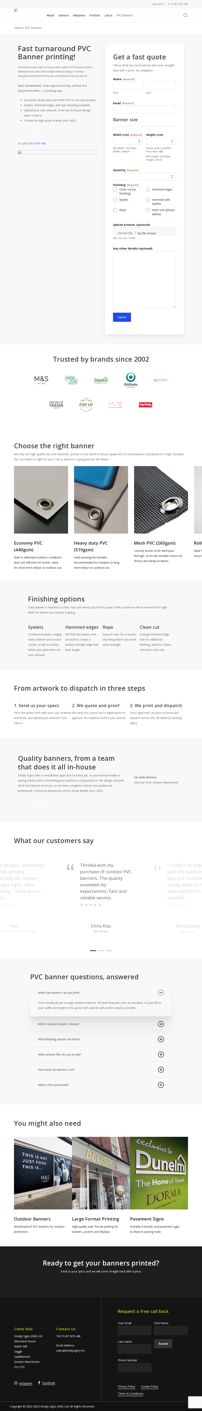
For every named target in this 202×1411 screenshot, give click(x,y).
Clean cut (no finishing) (127, 191)
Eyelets (123, 200)
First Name (161, 1323)
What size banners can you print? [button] (59, 992)
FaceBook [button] (48, 1383)
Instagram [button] (25, 1383)
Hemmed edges (162, 189)
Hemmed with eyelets (161, 201)
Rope (122, 210)
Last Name (125, 1341)
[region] (101, 518)
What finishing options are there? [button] (59, 1039)
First (115, 92)
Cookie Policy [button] (149, 1386)
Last (148, 92)
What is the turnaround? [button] (53, 1085)
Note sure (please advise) (163, 212)
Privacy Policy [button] (126, 1386)
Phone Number (127, 1360)
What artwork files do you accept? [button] (59, 1054)
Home (18, 28)
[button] (38, 133)
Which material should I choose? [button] (58, 1024)
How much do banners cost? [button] (56, 1069)
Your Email (124, 1323)
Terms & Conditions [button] (130, 1393)
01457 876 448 (35, 143)
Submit (122, 317)
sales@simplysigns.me (70, 1350)
